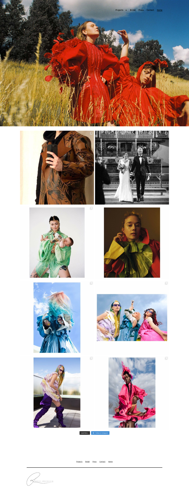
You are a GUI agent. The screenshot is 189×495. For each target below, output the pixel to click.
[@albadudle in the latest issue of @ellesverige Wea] (132, 243)
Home (159, 10)
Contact (150, 10)
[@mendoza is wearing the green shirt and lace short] (57, 243)
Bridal (133, 10)
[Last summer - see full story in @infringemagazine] (57, 317)
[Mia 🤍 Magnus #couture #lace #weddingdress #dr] (132, 168)
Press (141, 10)
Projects (119, 10)
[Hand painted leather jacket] (57, 168)
